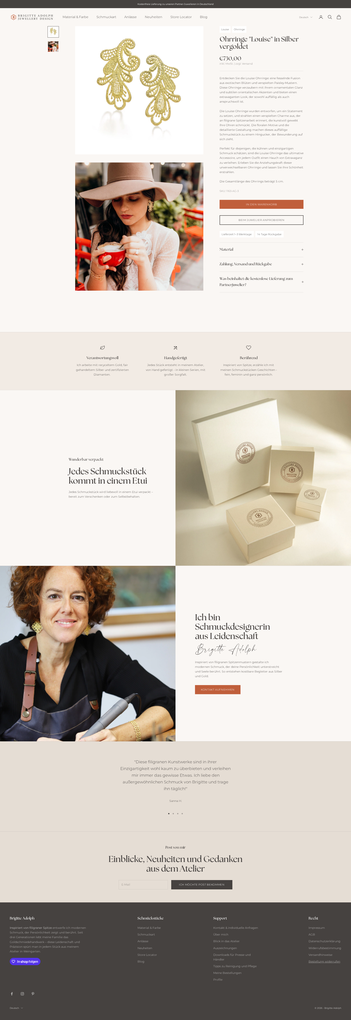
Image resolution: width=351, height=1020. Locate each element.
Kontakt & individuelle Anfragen (235, 928)
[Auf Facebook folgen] (12, 994)
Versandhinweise (320, 955)
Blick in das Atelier (226, 941)
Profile (217, 979)
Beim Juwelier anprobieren (261, 219)
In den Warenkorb (261, 204)
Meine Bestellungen (227, 973)
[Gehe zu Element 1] (53, 32)
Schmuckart (106, 17)
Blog (203, 17)
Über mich (220, 934)
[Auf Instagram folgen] (22, 994)
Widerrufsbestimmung (325, 948)
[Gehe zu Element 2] (53, 46)
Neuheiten (153, 17)
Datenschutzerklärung (324, 941)
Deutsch (303, 17)
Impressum (317, 928)
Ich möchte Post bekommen (202, 884)
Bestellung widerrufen (324, 961)
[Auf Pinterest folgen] (33, 994)
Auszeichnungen (225, 948)
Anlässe (130, 17)
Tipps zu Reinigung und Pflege (235, 966)
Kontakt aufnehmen (218, 689)
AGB (312, 934)
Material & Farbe (75, 17)
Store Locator (181, 17)
